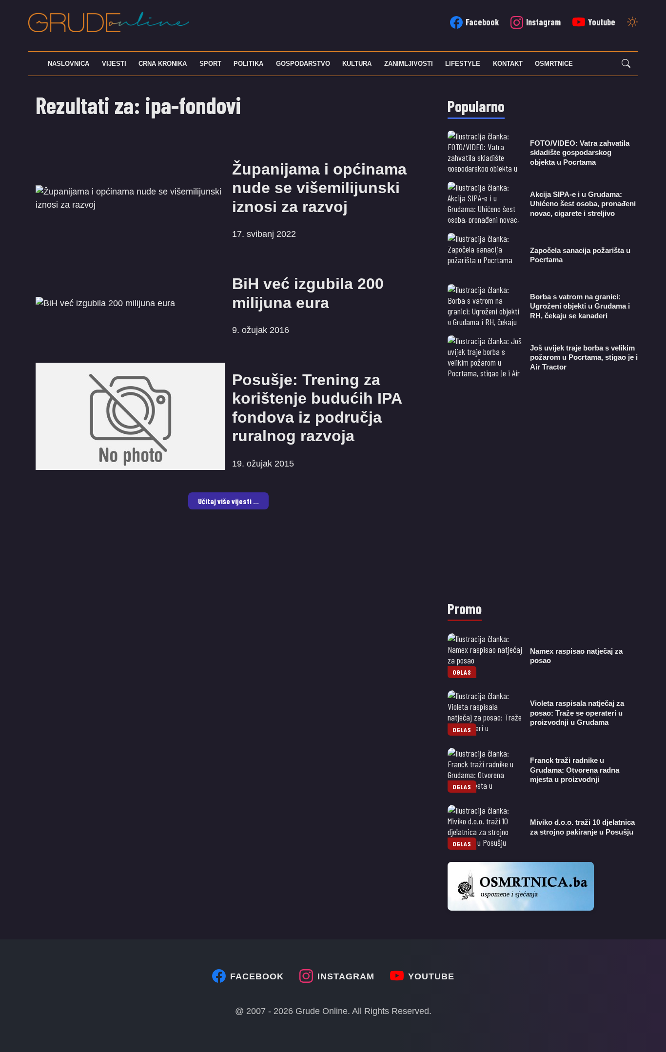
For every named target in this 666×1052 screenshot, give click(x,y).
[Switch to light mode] (632, 23)
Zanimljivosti (408, 63)
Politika (248, 63)
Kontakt (508, 63)
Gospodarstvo (303, 63)
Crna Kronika (162, 63)
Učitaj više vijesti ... (228, 501)
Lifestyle (462, 63)
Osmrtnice (554, 63)
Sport (210, 63)
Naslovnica (68, 63)
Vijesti (114, 63)
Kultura (357, 63)
